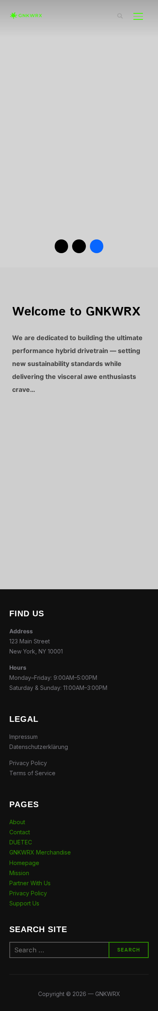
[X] (61, 246)
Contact (19, 832)
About (17, 822)
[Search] (120, 15)
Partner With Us (30, 883)
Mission (19, 872)
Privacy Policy (28, 893)
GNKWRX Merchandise (40, 852)
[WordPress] (97, 246)
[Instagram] (79, 246)
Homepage (24, 862)
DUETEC (20, 842)
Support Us (24, 903)
